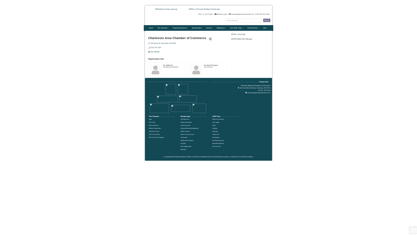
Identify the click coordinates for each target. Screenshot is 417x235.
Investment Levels (185, 125)
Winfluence (220, 28)
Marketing (183, 149)
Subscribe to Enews (154, 131)
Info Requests (216, 137)
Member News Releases (187, 140)
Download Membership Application (190, 128)
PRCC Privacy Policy (154, 134)
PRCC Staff (152, 122)
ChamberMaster (243, 157)
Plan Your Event (216, 146)
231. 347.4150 (265, 90)
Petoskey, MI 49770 (255, 88)
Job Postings (184, 137)
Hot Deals (183, 143)
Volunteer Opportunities (155, 128)
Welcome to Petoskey (218, 119)
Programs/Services (179, 28)
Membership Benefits (186, 122)
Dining (214, 125)
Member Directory (185, 131)
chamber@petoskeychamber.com (258, 93)
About (150, 119)
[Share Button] (210, 38)
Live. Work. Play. (236, 28)
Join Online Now (185, 119)
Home (151, 28)
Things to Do (215, 134)
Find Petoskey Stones (218, 140)
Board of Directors (153, 125)
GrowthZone (226, 157)
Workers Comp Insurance (187, 134)
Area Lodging (215, 122)
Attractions (215, 131)
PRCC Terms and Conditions (156, 137)
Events (208, 28)
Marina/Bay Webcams (218, 143)
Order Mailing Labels (186, 146)
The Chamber (162, 28)
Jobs (264, 28)
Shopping (214, 128)
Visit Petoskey (252, 28)
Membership (196, 28)
